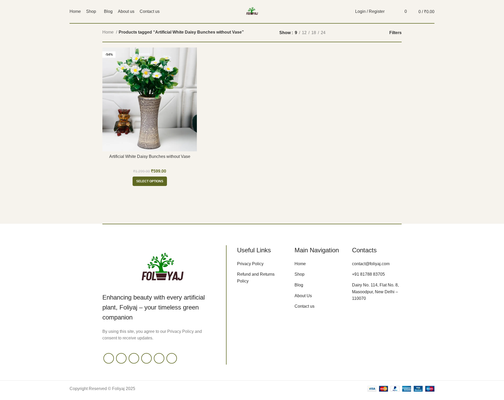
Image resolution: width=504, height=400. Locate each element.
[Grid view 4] (370, 32)
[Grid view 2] (351, 32)
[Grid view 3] (361, 32)
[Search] (391, 11)
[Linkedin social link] (171, 358)
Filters (395, 32)
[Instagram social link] (134, 358)
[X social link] (121, 358)
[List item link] (262, 263)
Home (108, 32)
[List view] (341, 32)
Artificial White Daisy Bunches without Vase (149, 156)
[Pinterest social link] (159, 358)
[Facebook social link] (108, 358)
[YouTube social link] (146, 358)
